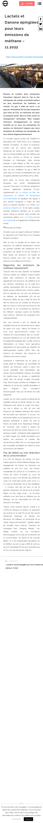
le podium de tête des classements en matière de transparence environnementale (21, 195)
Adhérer (29, 4)
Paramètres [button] (16, 819)
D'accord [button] (28, 819)
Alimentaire (13, 561)
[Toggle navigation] (39, 3)
